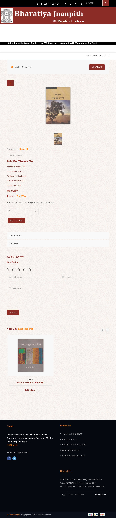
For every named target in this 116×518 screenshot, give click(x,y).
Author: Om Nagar (14, 186)
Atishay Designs (13, 515)
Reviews (14, 243)
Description (15, 235)
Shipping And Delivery (73, 456)
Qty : (9, 210)
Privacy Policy (70, 439)
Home (88, 56)
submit (13, 312)
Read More (12, 445)
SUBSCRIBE (100, 494)
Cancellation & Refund (74, 445)
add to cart (16, 220)
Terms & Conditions (72, 434)
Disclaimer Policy (71, 450)
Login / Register (51, 4)
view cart (97, 67)
